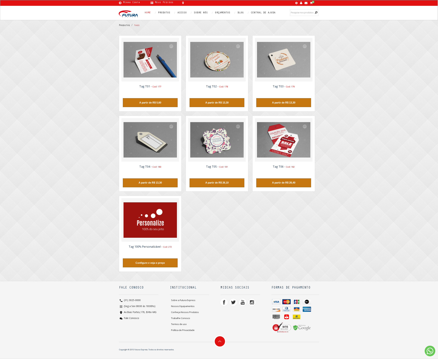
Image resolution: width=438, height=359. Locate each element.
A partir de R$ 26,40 (283, 182)
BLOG (240, 13)
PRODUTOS (164, 13)
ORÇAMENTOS (222, 13)
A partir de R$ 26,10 (217, 182)
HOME (148, 13)
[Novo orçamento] (296, 3)
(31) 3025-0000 (132, 300)
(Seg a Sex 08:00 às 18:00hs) (139, 306)
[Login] (301, 2)
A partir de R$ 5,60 (150, 102)
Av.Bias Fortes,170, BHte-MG (139, 312)
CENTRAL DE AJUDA (263, 13)
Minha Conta (131, 3)
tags (136, 25)
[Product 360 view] (150, 59)
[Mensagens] (306, 2)
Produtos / (126, 25)
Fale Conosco (131, 318)
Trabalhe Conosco (180, 318)
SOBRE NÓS (201, 13)
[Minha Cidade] (207, 2)
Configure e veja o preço (150, 262)
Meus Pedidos (164, 3)
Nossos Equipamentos (183, 306)
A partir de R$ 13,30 (217, 102)
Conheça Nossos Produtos (185, 312)
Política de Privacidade (183, 330)
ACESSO (182, 13)
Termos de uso (179, 324)
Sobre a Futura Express (183, 300)
